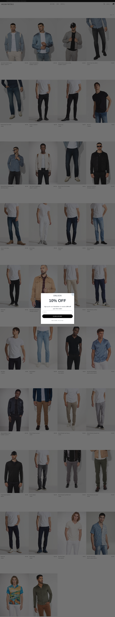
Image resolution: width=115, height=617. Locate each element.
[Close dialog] (73, 294)
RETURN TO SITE (57, 320)
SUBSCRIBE (57, 316)
